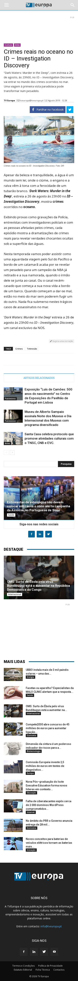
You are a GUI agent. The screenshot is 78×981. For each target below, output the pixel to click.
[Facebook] (23, 952)
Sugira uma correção (62, 341)
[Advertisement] (39, 28)
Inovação (31, 850)
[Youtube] (54, 952)
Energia (30, 677)
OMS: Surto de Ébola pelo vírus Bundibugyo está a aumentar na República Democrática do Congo (38, 585)
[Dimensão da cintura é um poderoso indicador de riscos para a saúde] (13, 748)
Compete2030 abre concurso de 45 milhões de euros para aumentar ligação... (47, 728)
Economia (31, 735)
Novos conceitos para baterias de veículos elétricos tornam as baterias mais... (49, 842)
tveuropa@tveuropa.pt (31, 100)
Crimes (19, 348)
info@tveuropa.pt (51, 926)
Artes (17, 45)
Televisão (32, 348)
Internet (31, 812)
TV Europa (9, 100)
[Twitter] (44, 952)
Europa (30, 773)
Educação (31, 792)
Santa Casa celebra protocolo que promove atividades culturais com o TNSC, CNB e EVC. (49, 438)
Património (10, 398)
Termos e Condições (23, 965)
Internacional (14, 594)
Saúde (11, 515)
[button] (72, 5)
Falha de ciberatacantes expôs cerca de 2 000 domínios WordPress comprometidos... (48, 805)
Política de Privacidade (50, 965)
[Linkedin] (34, 952)
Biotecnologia (34, 751)
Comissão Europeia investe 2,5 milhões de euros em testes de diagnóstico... (45, 766)
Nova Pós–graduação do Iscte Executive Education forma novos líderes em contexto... (46, 785)
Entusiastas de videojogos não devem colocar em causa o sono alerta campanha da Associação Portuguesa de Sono (38, 506)
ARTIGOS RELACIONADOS (39, 378)
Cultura (8, 45)
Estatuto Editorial (23, 969)
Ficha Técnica (43, 969)
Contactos (58, 969)
